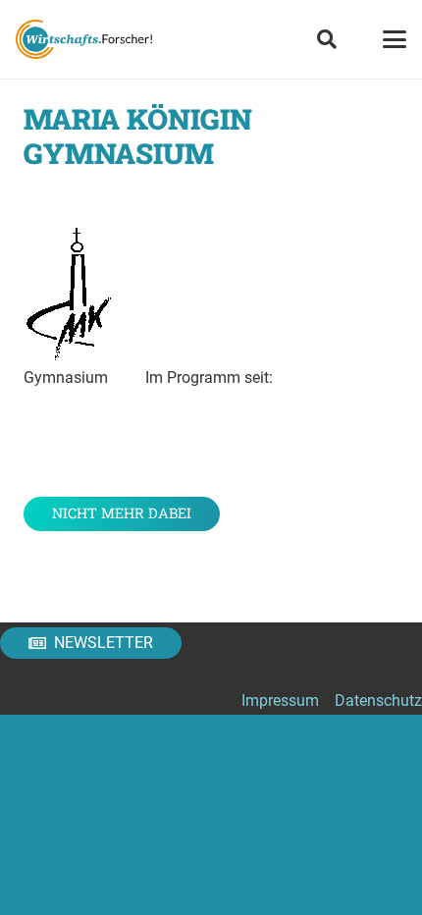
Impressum (280, 700)
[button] (326, 39)
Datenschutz (378, 700)
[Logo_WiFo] (84, 39)
